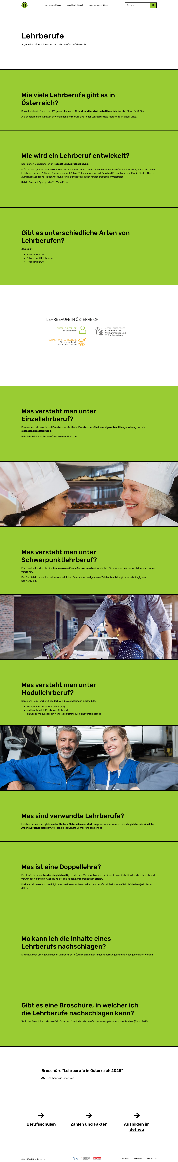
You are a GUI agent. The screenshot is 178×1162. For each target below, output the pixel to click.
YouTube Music (60, 182)
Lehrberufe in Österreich (58, 1021)
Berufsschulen (41, 1124)
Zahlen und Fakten (89, 1124)
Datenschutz (151, 1158)
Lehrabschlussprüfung (98, 5)
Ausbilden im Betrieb (75, 5)
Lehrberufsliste (100, 116)
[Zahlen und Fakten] (89, 1115)
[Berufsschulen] (41, 1115)
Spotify (43, 182)
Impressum (137, 1158)
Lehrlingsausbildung (53, 5)
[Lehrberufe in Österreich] (43, 1078)
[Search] (153, 5)
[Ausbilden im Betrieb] (137, 1115)
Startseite (124, 1158)
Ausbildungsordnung (114, 954)
